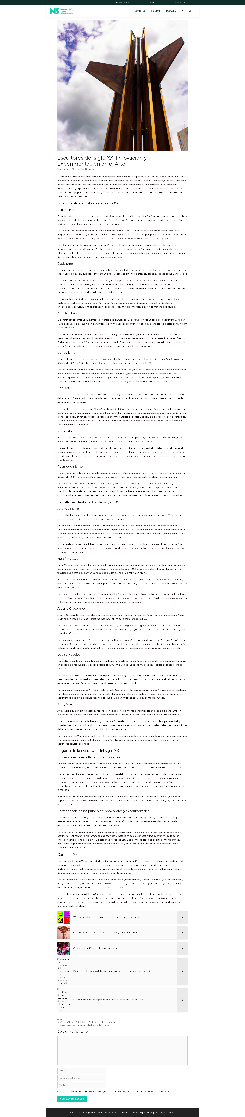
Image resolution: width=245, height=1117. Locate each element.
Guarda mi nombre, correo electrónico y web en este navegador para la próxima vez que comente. (114, 1091)
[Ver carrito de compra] (182, 11)
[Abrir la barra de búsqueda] (190, 11)
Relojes (171, 11)
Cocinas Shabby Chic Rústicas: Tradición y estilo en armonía (87, 1022)
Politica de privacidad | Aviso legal (148, 1112)
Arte (62, 1019)
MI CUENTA (179, 2)
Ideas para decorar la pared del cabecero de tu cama (84, 1025)
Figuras (156, 11)
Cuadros (139, 11)
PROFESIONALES (122, 2)
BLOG (152, 2)
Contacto (171, 1112)
